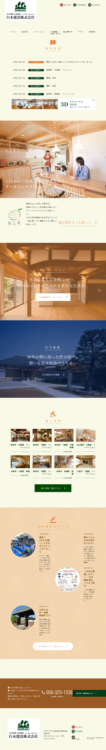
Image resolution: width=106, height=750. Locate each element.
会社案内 (92, 31)
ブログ (80, 31)
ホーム (13, 31)
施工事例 (66, 31)
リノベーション (39, 31)
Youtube (76, 739)
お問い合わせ (56, 33)
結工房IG (79, 727)
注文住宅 (24, 31)
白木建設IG (77, 732)
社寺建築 (54, 31)
